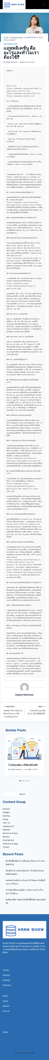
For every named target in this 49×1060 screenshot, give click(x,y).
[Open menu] (44, 4)
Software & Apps (11, 44)
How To (6, 823)
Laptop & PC (8, 826)
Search (22, 794)
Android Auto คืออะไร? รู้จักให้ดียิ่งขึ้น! (36, 710)
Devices (6, 809)
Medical (6, 830)
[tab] (20, 780)
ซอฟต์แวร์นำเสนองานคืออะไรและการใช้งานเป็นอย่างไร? (13, 712)
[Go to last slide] (10, 757)
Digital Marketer (12, 62)
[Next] (39, 757)
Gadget (6, 812)
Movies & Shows (10, 833)
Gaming (6, 816)
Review (6, 837)
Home (5, 819)
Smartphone (8, 840)
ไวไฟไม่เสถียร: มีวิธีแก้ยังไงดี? (23, 765)
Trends (6, 847)
